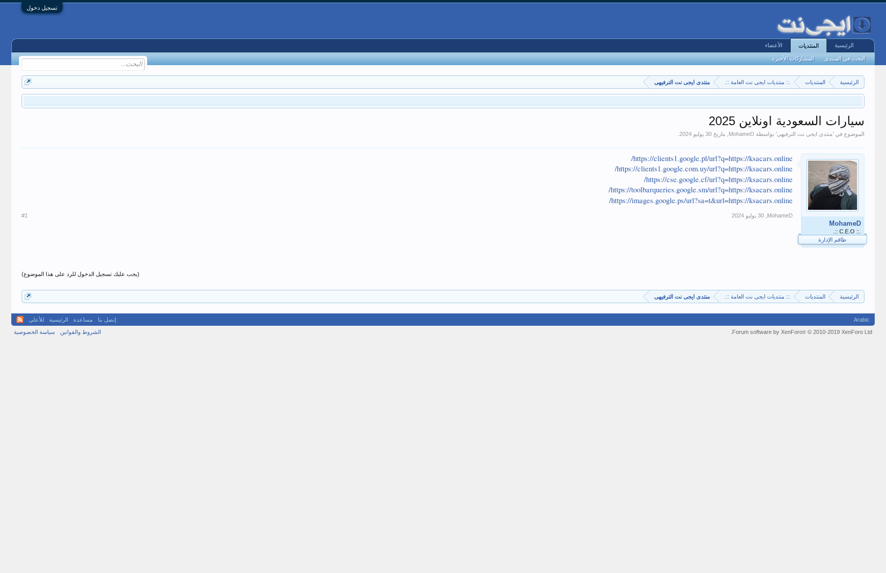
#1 (25, 215)
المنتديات (808, 46)
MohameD (741, 134)
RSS (20, 319)
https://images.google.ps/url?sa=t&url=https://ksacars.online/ (701, 200)
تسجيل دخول (42, 8)
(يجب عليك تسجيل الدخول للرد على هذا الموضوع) (80, 274)
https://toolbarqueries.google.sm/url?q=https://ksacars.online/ (701, 189)
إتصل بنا (107, 320)
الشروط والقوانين (80, 332)
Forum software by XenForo (801, 332)
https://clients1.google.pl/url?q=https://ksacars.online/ (712, 158)
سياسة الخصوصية (34, 332)
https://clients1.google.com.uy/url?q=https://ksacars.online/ (704, 168)
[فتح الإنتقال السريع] (28, 81)
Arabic (862, 320)
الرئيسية (844, 45)
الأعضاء (773, 45)
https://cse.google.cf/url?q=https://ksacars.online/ (718, 179)
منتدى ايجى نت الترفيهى (805, 134)
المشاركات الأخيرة (793, 58)
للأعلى (36, 320)
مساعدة (83, 320)
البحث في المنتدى (844, 58)
